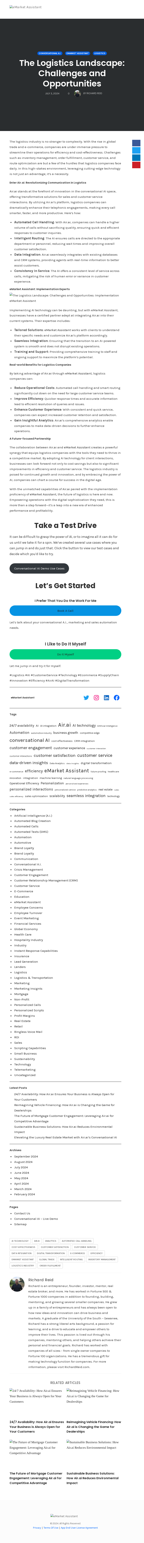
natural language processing (78, 778)
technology (113, 796)
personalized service (65, 790)
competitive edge (90, 733)
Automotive (22, 842)
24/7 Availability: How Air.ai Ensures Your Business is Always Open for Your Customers (37, 1427)
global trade (46, 1259)
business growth (65, 733)
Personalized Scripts (29, 1010)
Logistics (99, 53)
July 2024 (21, 1167)
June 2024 (21, 1173)
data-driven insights (29, 762)
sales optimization (36, 796)
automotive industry (41, 733)
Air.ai (13, 191)
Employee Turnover (28, 913)
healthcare (113, 771)
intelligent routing (71, 1259)
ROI (16, 1037)
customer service (94, 755)
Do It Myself (65, 654)
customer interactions (21, 756)
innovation (15, 778)
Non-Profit (21, 999)
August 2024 (23, 1162)
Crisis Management (28, 869)
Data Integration (22, 1253)
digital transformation (96, 763)
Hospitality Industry (28, 940)
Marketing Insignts (28, 988)
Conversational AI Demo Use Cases (39, 568)
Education (21, 896)
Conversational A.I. (50, 53)
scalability (57, 796)
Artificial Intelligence (107, 726)
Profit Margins (24, 1016)
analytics (50, 1241)
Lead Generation (26, 961)
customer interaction (96, 748)
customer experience (69, 748)
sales (116, 790)
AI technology (84, 725)
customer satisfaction (55, 755)
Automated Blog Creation (32, 821)
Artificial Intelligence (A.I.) (33, 815)
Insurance (21, 956)
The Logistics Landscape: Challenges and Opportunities (72, 73)
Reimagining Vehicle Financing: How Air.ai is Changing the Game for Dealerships (94, 1427)
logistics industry (23, 1265)
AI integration (48, 725)
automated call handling (77, 1241)
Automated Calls (26, 826)
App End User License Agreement (79, 1527)
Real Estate (22, 1021)
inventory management (102, 1259)
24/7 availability (22, 725)
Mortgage (21, 994)
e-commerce (16, 771)
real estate (105, 789)
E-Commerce (23, 891)
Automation (19, 732)
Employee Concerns (28, 907)
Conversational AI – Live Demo (36, 1219)
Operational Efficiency (24, 783)
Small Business (25, 1053)
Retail (18, 1026)
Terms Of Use (51, 1527)
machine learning (51, 778)
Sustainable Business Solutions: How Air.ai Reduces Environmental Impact (92, 1478)
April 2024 (21, 1183)
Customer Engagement (31, 875)
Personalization (52, 783)
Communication (26, 859)
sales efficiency (16, 796)
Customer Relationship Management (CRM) (46, 880)
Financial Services (27, 923)
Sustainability (24, 1059)
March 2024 (23, 1189)
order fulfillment (50, 1265)
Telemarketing (25, 1069)
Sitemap (20, 1224)
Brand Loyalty (24, 848)
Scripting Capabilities (30, 1048)
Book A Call (65, 611)
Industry (20, 945)
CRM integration (84, 741)
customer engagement (31, 747)
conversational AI (30, 740)
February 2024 (24, 1194)
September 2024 (26, 1156)
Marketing (22, 983)
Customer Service (27, 886)
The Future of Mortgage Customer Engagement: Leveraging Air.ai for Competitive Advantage (36, 1478)
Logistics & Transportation (33, 978)
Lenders (20, 967)
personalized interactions (31, 789)
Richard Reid (40, 1279)
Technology (22, 1064)
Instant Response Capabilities (36, 951)
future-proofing (98, 771)
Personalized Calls (27, 1005)
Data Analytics (57, 763)
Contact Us (22, 1213)
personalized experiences (77, 783)
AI (37, 725)
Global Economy (26, 929)
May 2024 (21, 1178)
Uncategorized (25, 1075)
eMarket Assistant (78, 53)
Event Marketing (26, 918)
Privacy (37, 1527)
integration (30, 778)
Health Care (23, 934)
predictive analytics (87, 790)
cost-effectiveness (62, 741)
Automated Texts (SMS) (31, 832)
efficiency (34, 771)
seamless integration (86, 795)
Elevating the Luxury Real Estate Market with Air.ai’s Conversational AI (65, 1137)
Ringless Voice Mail (28, 1032)
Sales (18, 1042)
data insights (72, 763)
